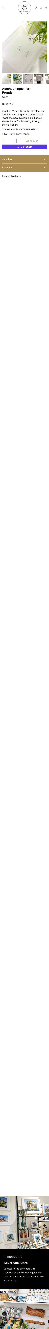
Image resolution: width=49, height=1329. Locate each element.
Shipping (7, 159)
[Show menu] (3, 7)
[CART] (45, 7)
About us (7, 167)
